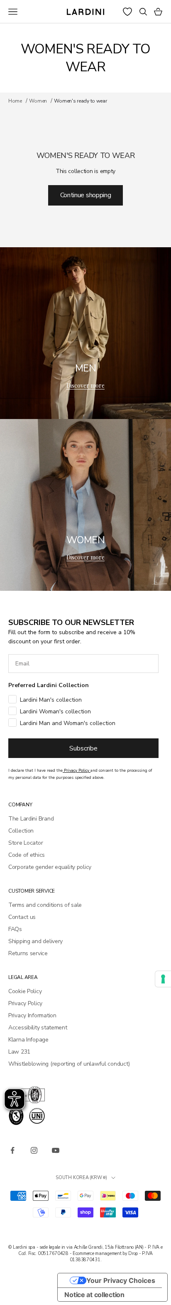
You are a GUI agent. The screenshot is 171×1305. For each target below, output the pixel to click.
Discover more (85, 385)
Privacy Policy (25, 1003)
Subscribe (83, 748)
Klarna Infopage (28, 1040)
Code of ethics (26, 855)
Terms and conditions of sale (45, 905)
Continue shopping (85, 195)
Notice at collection (94, 1294)
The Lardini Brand (31, 819)
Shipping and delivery (35, 941)
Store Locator (25, 843)
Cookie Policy (25, 991)
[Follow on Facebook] (12, 1150)
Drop (133, 1253)
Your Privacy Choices (120, 1280)
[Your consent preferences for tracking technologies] (163, 979)
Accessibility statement (37, 1027)
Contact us (22, 917)
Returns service (28, 953)
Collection (21, 831)
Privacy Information (32, 1015)
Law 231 (19, 1052)
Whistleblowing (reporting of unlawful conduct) (69, 1064)
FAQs (15, 929)
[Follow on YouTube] (55, 1150)
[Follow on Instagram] (34, 1150)
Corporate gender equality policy (49, 867)
